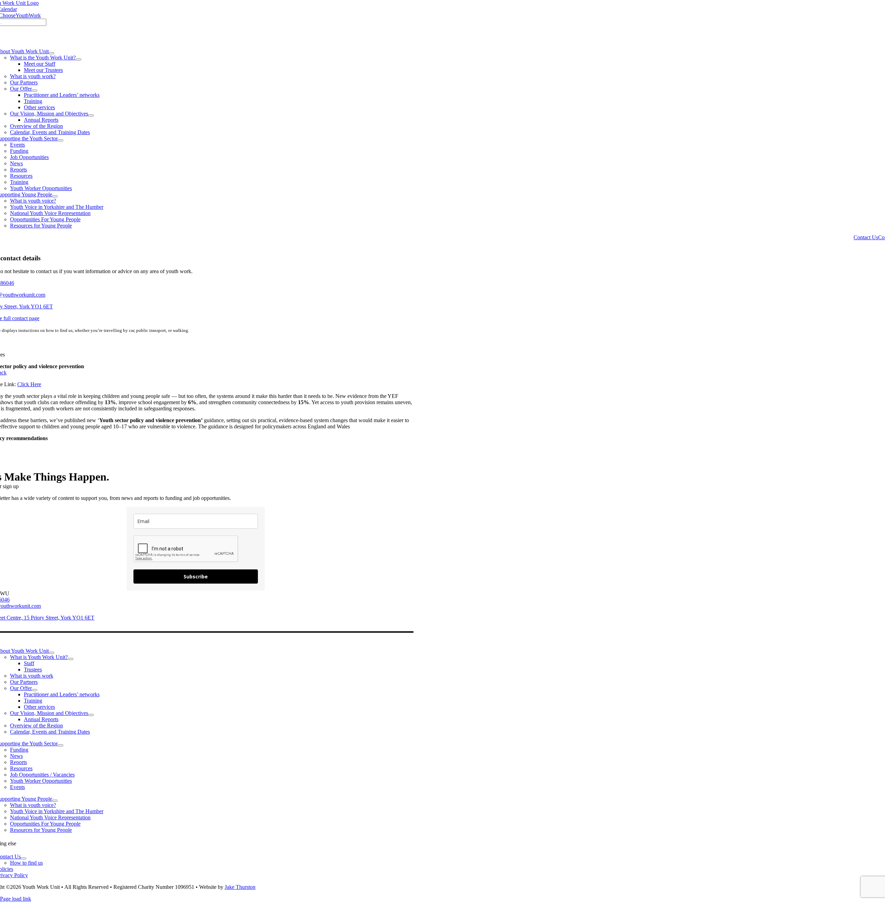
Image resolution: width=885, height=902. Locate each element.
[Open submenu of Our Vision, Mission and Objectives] (91, 115)
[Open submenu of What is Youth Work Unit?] (70, 659)
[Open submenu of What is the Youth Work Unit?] (78, 59)
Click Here (29, 384)
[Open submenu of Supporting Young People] (55, 196)
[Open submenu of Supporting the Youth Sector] (60, 140)
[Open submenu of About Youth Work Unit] (51, 53)
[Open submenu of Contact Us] (23, 858)
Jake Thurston (240, 887)
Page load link (15, 899)
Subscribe (196, 576)
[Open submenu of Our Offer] (34, 91)
